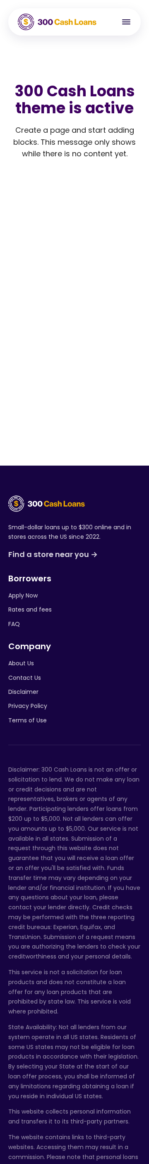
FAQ (14, 624)
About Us (21, 663)
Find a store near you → (53, 554)
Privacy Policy (27, 706)
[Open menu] (126, 22)
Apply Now (23, 595)
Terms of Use (27, 720)
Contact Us (24, 678)
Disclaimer (23, 692)
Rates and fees (30, 609)
